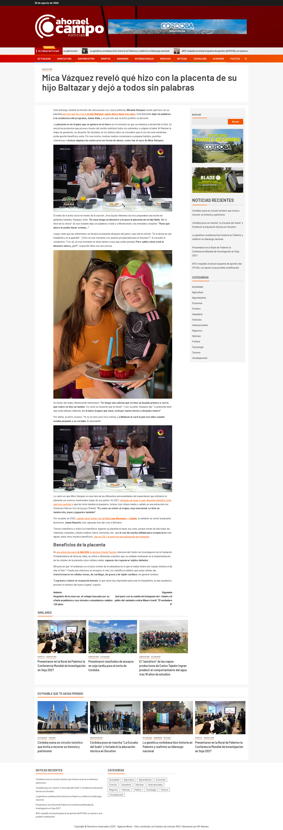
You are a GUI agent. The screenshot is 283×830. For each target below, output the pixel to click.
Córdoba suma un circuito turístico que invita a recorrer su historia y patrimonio (60, 746)
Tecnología (200, 59)
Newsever (187, 826)
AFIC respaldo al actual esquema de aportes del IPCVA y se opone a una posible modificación (182, 51)
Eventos (105, 59)
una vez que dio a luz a (99, 114)
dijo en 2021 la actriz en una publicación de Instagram (121, 536)
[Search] (246, 59)
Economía (218, 59)
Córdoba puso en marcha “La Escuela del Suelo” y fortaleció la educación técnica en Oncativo (114, 746)
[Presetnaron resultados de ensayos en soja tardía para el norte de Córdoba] (112, 636)
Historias (197, 319)
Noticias (182, 59)
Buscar (196, 114)
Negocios (165, 59)
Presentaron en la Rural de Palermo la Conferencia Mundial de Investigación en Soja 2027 (62, 665)
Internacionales (144, 59)
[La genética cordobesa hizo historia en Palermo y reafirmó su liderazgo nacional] (168, 717)
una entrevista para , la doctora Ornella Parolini (86, 552)
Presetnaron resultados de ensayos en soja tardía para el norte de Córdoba (111, 665)
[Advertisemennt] (177, 26)
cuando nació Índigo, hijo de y (106, 518)
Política (235, 59)
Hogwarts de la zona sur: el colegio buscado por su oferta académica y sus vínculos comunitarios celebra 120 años (82, 598)
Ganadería (122, 59)
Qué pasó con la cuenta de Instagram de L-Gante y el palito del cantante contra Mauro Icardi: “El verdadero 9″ (143, 598)
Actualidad (44, 59)
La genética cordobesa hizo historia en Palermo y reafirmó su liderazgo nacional (85, 51)
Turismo (196, 352)
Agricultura (64, 59)
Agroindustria (86, 59)
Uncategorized (199, 358)
